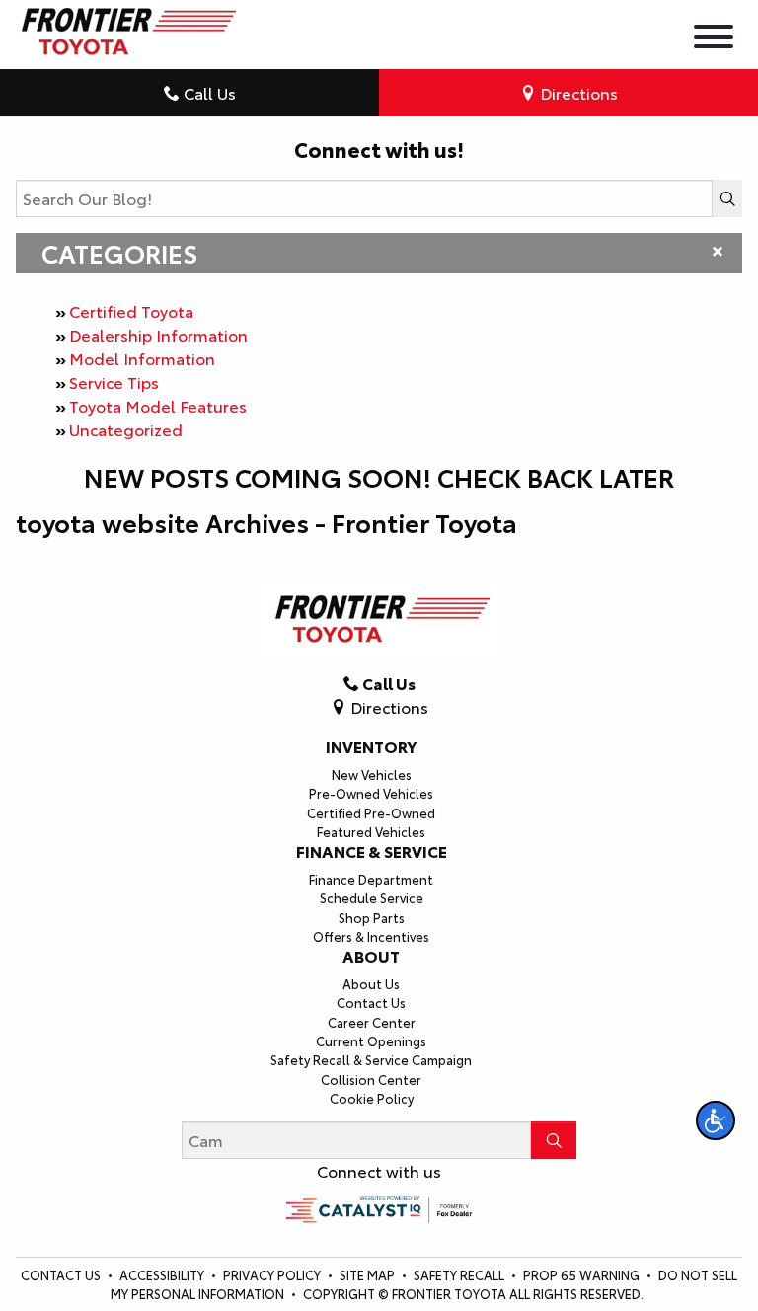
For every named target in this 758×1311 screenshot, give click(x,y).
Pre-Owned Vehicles (371, 793)
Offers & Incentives (371, 936)
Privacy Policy (273, 1274)
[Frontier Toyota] (126, 26)
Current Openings (371, 1040)
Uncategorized (126, 429)
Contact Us (371, 1002)
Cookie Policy (372, 1098)
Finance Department (371, 878)
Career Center (372, 1022)
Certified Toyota (131, 310)
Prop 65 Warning (581, 1274)
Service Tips (114, 381)
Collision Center (371, 1079)
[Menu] (713, 39)
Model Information (142, 358)
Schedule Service (371, 897)
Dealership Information (158, 334)
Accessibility (163, 1274)
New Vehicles (372, 774)
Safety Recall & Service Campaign (371, 1059)
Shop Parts (372, 917)
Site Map (369, 1274)
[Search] (727, 198)
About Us (371, 983)
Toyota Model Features (158, 405)
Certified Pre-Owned (371, 812)
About (371, 955)
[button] (715, 1120)
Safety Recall (460, 1274)
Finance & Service (371, 851)
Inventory (371, 746)
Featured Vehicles (371, 831)
